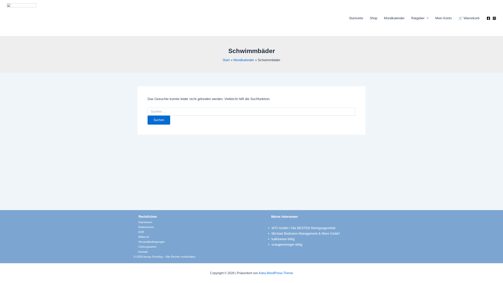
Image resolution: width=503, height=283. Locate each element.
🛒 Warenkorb (468, 18)
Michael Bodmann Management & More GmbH (306, 233)
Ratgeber (418, 18)
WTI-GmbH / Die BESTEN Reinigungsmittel (303, 228)
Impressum (143, 222)
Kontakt (141, 251)
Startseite (356, 18)
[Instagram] (494, 18)
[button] (427, 18)
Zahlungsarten (145, 246)
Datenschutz (144, 227)
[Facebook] (488, 18)
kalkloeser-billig (283, 239)
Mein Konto (443, 18)
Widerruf (141, 236)
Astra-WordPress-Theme (276, 273)
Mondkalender (394, 18)
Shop (373, 18)
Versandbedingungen (149, 241)
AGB (139, 231)
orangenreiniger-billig (287, 244)
